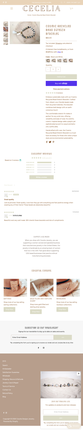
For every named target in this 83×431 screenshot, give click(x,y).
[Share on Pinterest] (53, 142)
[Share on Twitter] (50, 142)
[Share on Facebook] (47, 142)
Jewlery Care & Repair (10, 383)
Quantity (49, 65)
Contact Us (7, 390)
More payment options (61, 89)
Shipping (59, 43)
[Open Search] (61, 2)
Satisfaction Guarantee (11, 372)
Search (5, 365)
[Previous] (13, 25)
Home (29, 15)
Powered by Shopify (10, 421)
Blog (4, 397)
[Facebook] (3, 2)
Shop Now (9, 309)
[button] (51, 93)
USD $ (68, 2)
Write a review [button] (41, 177)
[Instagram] (6, 2)
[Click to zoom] (37, 25)
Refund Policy (8, 393)
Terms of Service (9, 386)
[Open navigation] (12, 8)
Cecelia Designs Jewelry (25, 419)
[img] (9, 191)
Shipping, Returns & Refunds (13, 379)
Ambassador (7, 369)
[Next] (18, 25)
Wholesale (6, 376)
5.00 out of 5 (46, 158)
